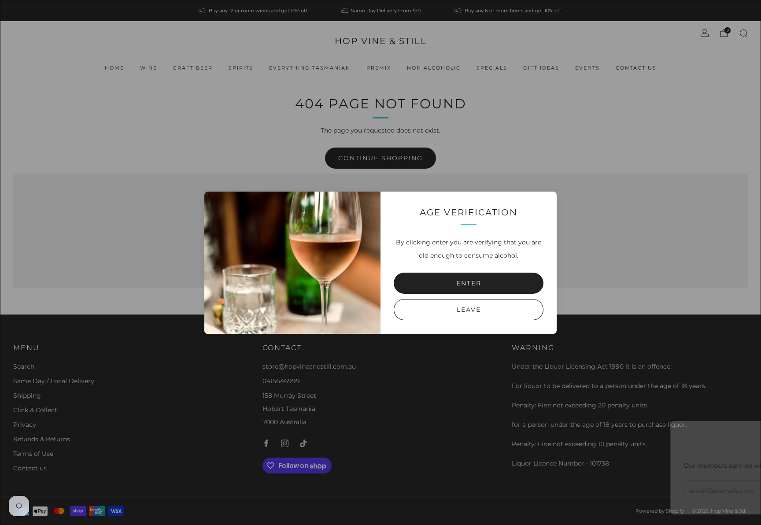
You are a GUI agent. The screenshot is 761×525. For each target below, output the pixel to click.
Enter (468, 283)
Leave (469, 310)
